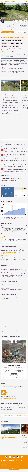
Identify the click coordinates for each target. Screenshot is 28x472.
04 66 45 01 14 (4, 217)
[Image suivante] (26, 10)
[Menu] (26, 1)
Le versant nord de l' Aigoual (13, 26)
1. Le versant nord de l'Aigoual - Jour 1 (8, 32)
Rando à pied (8, 26)
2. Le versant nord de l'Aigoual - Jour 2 (21, 32)
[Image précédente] (1, 10)
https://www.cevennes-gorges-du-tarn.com (11, 215)
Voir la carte (13, 468)
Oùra (2, 294)
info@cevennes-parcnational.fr (8, 216)
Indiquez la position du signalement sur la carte (15, 377)
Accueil (4, 26)
